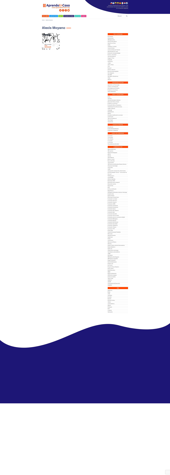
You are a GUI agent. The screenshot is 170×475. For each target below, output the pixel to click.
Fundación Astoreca (112, 200)
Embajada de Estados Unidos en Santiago (117, 192)
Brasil (109, 292)
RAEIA (109, 271)
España (109, 298)
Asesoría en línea (112, 43)
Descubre (45, 16)
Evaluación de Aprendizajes (114, 53)
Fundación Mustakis (112, 213)
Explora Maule (111, 195)
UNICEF (109, 281)
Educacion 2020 (111, 180)
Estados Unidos (111, 300)
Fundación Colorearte (113, 205)
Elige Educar (111, 190)
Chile (109, 293)
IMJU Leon (110, 233)
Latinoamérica (111, 303)
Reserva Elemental (112, 273)
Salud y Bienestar (112, 91)
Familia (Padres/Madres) (113, 128)
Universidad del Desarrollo (114, 283)
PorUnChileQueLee (112, 261)
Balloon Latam (111, 159)
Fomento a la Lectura (113, 89)
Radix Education (111, 270)
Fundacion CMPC (111, 203)
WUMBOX (110, 285)
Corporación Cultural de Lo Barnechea (117, 170)
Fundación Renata (112, 220)
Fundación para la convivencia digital (116, 217)
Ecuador (110, 297)
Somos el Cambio (112, 276)
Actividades (47, 34)
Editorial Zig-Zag (111, 179)
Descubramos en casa (113, 51)
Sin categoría (111, 73)
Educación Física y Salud (113, 101)
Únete (60, 16)
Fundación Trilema (112, 227)
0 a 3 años (110, 135)
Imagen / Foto (111, 58)
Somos (84, 16)
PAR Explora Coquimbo (113, 258)
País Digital (110, 255)
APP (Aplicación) (111, 39)
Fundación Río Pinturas (113, 222)
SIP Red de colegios (112, 275)
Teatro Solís (110, 278)
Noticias (77, 16)
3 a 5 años (110, 140)
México (109, 305)
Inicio (43, 20)
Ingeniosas (110, 237)
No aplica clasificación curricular (115, 115)
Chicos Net (110, 167)
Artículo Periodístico (112, 41)
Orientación (110, 116)
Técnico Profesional (112, 118)
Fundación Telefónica (113, 225)
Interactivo (110, 61)
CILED (109, 169)
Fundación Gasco (112, 208)
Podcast (109, 68)
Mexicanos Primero (112, 242)
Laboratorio (53, 16)
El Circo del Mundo (112, 189)
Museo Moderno (111, 247)
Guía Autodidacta (112, 56)
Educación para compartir (114, 182)
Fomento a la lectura (112, 103)
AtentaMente (111, 157)
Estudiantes (110, 127)
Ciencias (110, 98)
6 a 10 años (110, 142)
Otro (109, 66)
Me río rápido (48, 44)
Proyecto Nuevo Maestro (113, 266)
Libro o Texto (111, 64)
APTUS (109, 154)
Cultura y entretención (113, 86)
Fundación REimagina (113, 218)
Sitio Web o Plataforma (113, 76)
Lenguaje (110, 110)
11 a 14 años (110, 137)
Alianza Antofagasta (112, 152)
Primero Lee (110, 263)
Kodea (109, 238)
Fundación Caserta (112, 202)
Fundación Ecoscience (113, 207)
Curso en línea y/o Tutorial (114, 49)
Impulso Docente (111, 235)
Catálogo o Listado (112, 46)
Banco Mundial (111, 160)
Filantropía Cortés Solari (113, 197)
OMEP (109, 253)
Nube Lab (110, 248)
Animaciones (110, 38)
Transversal (110, 121)
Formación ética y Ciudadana (114, 105)
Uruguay (110, 310)
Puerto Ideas (110, 268)
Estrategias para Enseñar (113, 88)
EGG (109, 187)
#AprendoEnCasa (112, 149)
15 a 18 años (110, 139)
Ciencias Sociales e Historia (114, 100)
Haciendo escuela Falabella (114, 232)
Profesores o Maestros (113, 130)
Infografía (110, 59)
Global (109, 302)
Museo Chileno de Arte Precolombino (116, 245)
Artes (109, 96)
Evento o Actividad (112, 54)
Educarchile (110, 185)
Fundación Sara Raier (113, 223)
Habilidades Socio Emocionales (115, 106)
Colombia (110, 295)
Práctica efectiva (111, 69)
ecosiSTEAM (110, 177)
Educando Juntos (112, 184)
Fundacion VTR (111, 228)
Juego (109, 63)
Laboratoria (110, 240)
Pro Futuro (110, 265)
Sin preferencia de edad (113, 144)
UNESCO (110, 280)
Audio (109, 44)
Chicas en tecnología (112, 165)
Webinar (109, 79)
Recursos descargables (113, 71)
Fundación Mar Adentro (113, 210)
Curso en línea (111, 48)
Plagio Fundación (112, 260)
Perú (109, 308)
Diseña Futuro (111, 175)
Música (109, 113)
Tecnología (110, 120)
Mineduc (110, 243)
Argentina (110, 290)
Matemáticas (111, 111)
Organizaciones (69, 16)
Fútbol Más (110, 230)
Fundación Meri (111, 212)
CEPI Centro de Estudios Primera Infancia (117, 164)
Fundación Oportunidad (113, 215)
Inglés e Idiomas (111, 108)
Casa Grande (111, 162)
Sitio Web (110, 74)
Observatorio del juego (113, 250)
